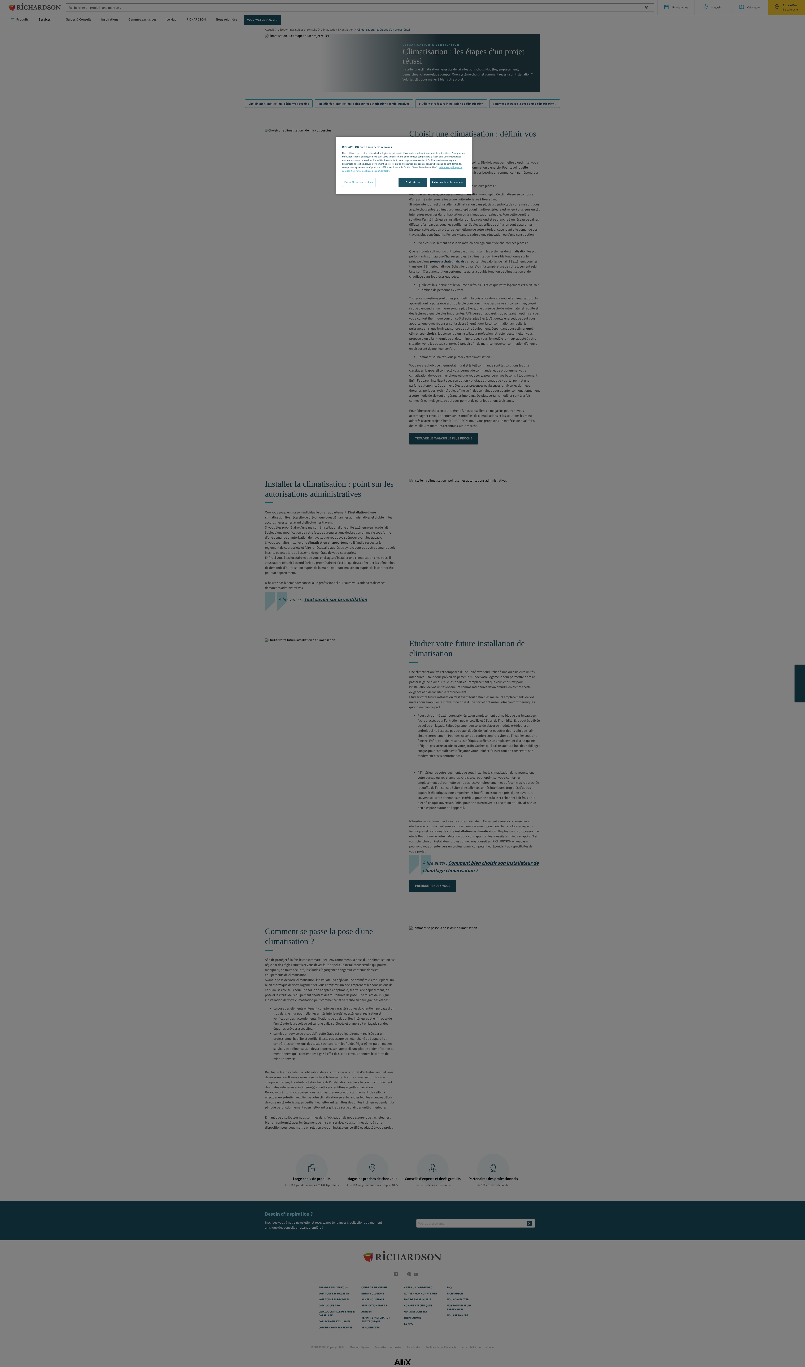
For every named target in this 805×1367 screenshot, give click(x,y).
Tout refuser (412, 182)
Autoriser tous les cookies (448, 182)
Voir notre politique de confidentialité (371, 171)
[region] (404, 165)
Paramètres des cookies (358, 182)
